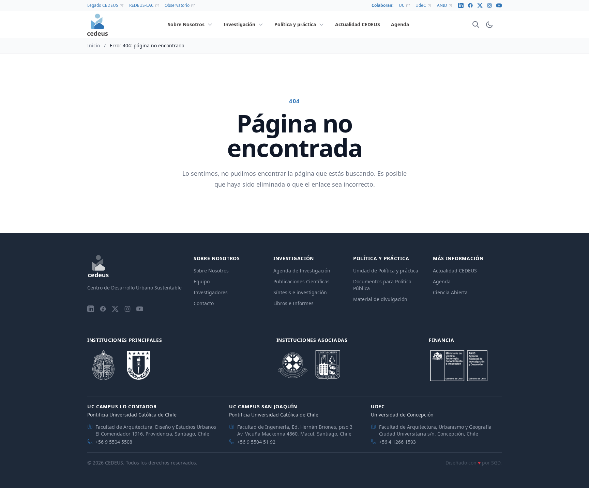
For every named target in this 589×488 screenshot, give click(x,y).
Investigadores (211, 292)
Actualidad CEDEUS (455, 270)
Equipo (202, 281)
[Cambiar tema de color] (489, 24)
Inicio (93, 45)
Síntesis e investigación (300, 292)
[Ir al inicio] (97, 25)
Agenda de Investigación (301, 270)
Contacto (204, 303)
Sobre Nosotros (211, 270)
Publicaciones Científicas (301, 281)
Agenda (442, 281)
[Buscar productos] (476, 24)
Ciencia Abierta (450, 292)
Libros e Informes (293, 303)
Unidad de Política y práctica (385, 270)
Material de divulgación (380, 299)
